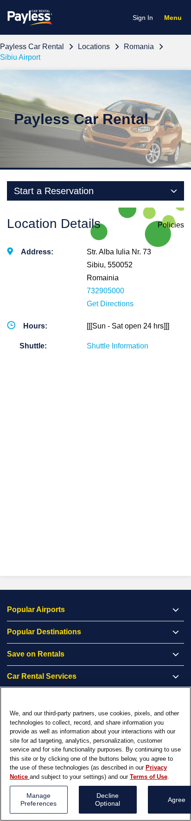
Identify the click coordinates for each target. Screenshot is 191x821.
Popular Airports (36, 609)
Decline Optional (107, 799)
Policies (171, 225)
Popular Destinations (44, 632)
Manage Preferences (38, 799)
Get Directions (110, 304)
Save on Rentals (35, 654)
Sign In (143, 17)
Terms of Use (148, 776)
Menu (175, 19)
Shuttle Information (117, 346)
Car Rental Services (41, 676)
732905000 (105, 291)
